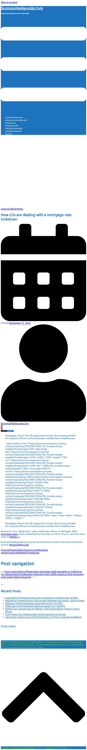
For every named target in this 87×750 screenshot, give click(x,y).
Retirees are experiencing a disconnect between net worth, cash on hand (44, 600)
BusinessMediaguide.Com (22, 8)
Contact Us (8, 134)
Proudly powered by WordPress (18, 747)
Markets (21, 552)
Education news (10, 123)
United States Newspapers (14, 128)
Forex (12, 550)
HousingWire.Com (19, 544)
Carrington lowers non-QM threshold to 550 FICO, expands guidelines (43, 617)
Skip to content (9, 2)
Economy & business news (14, 117)
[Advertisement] (43, 192)
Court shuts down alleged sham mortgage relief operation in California (43, 571)
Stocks (35, 552)
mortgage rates (9, 534)
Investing (12, 552)
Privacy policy (8, 626)
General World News (12, 208)
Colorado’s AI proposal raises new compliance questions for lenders (41, 597)
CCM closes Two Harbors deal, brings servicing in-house (35, 614)
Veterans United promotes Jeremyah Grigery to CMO (34, 603)
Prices (29, 552)
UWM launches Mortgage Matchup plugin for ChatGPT (35, 606)
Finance (5, 550)
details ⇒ (15, 536)
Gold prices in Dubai (11, 125)
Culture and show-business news (16, 120)
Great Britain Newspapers (13, 131)
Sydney (49, 747)
